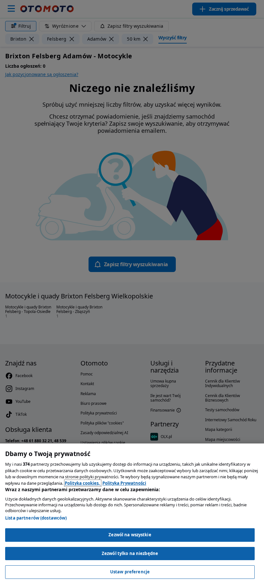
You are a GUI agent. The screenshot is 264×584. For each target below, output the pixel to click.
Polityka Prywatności (124, 483)
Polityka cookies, (83, 483)
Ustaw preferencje (130, 572)
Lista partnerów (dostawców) (36, 518)
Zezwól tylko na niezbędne (130, 553)
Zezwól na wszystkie (129, 535)
